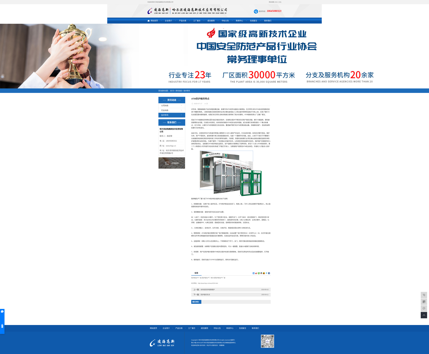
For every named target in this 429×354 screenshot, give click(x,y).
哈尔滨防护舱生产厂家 (218, 278)
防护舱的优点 (205, 294)
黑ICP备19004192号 (197, 343)
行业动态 (164, 110)
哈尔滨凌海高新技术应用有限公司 (214, 343)
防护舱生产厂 (206, 278)
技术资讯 (187, 91)
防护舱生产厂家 (196, 278)
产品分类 (182, 21)
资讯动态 (179, 91)
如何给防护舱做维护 (208, 289)
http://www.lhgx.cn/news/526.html (208, 283)
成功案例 (211, 21)
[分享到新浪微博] (256, 273)
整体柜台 (233, 343)
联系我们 (267, 21)
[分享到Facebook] (269, 273)
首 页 (172, 91)
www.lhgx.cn (171, 146)
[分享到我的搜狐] (264, 273)
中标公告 (225, 21)
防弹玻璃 (227, 343)
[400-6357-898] (424, 295)
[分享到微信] (259, 273)
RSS (276, 2)
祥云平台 (209, 345)
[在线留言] (424, 308)
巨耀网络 (221, 345)
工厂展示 (196, 21)
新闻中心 (239, 21)
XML (280, 2)
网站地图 (271, 2)
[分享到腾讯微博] (266, 273)
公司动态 (164, 106)
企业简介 (168, 21)
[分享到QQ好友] (261, 273)
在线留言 (253, 21)
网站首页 (154, 21)
